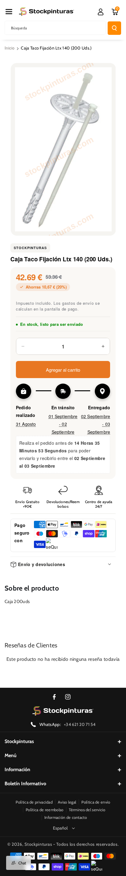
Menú (11, 755)
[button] (9, 11)
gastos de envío (78, 303)
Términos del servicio (87, 809)
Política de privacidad (34, 802)
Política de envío (95, 802)
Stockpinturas (30, 247)
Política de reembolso (44, 809)
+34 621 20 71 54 (80, 724)
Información (17, 769)
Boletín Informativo (25, 783)
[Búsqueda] (114, 28)
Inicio (10, 48)
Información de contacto (65, 817)
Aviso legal (67, 802)
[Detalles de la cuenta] (100, 12)
